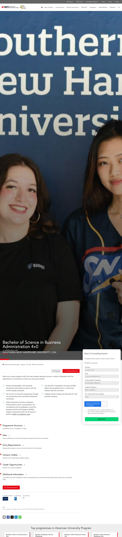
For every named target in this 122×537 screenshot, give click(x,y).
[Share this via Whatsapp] (19, 517)
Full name (87, 367)
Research (112, 7)
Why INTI (84, 7)
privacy (111, 411)
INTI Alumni (70, 1)
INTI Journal (79, 1)
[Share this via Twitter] (12, 517)
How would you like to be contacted (94, 394)
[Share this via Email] (4, 517)
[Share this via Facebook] (8, 517)
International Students (92, 1)
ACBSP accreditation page (21, 414)
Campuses (93, 7)
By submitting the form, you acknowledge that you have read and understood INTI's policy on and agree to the (101, 411)
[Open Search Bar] (119, 7)
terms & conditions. (99, 413)
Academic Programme (90, 387)
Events (110, 1)
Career (117, 1)
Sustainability (103, 7)
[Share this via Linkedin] (16, 517)
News (103, 1)
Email (86, 373)
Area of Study (48, 7)
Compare (57, 371)
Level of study (59, 7)
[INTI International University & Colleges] (14, 7)
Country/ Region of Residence (93, 380)
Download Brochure (72, 371)
